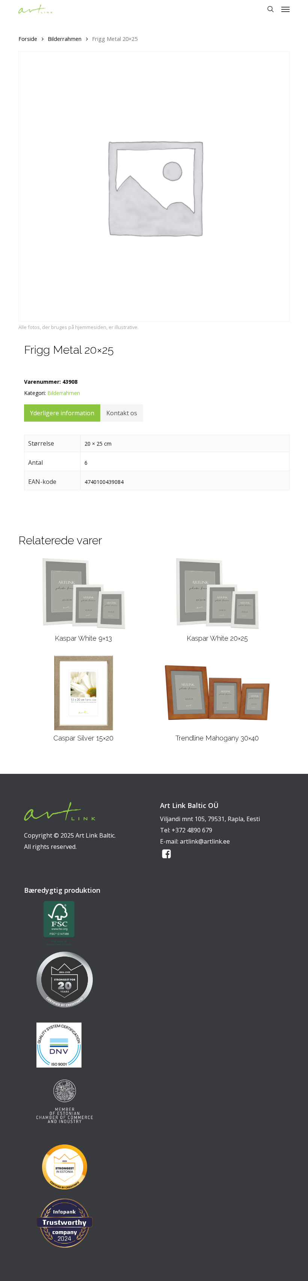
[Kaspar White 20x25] (217, 593)
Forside (27, 38)
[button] (285, 9)
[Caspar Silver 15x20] (83, 692)
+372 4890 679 (192, 830)
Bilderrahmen (65, 38)
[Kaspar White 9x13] (83, 593)
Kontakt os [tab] (121, 413)
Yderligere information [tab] (62, 413)
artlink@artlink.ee (205, 841)
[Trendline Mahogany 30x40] (217, 692)
